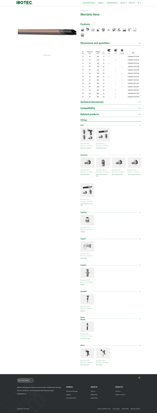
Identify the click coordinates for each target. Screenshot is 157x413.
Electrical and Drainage (89, 3)
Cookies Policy (125, 409)
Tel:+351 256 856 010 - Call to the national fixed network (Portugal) (35, 390)
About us (93, 391)
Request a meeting (120, 395)
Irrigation (100, 3)
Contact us (118, 391)
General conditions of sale (104, 409)
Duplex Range (84, 10)
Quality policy (94, 398)
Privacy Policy (116, 409)
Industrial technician (112, 3)
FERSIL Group (94, 395)
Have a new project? (23, 380)
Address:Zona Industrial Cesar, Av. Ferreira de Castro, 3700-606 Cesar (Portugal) (39, 387)
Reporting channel (135, 409)
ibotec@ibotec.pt (21, 394)
